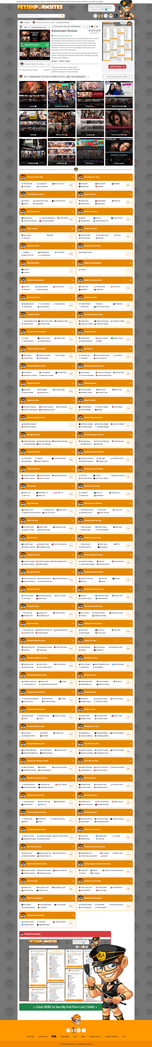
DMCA (83, 1036)
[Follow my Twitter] (106, 16)
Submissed (32, 163)
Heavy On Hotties (118, 106)
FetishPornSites (32, 934)
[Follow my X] (79, 1030)
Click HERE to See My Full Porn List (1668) (65, 1007)
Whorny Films (61, 135)
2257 (75, 1036)
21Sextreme (89, 106)
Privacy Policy (95, 1036)
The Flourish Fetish (118, 135)
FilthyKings (61, 163)
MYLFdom (89, 163)
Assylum (89, 135)
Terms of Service (111, 1036)
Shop (110, 16)
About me (30, 1036)
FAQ (123, 1036)
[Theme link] (116, 16)
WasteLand (118, 163)
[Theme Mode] (84, 1030)
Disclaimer (47, 70)
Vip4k (32, 135)
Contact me (42, 1036)
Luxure (32, 106)
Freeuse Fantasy (61, 106)
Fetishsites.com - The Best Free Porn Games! (80, 1044)
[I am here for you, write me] (95, 16)
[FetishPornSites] (65, 969)
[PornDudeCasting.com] (100, 16)
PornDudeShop (107, 8)
